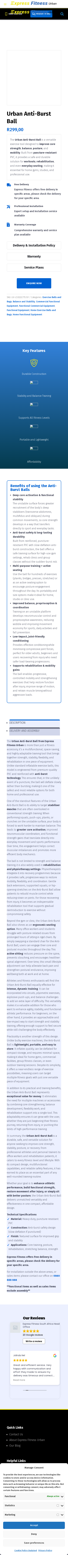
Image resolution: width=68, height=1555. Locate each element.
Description (17, 722)
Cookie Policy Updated (25, 1550)
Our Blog (14, 1445)
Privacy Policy (45, 1550)
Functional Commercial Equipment (37, 306)
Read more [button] (19, 1380)
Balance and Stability (24, 301)
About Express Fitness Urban (27, 1440)
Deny (34, 1534)
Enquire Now (34, 283)
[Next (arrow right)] (62, 778)
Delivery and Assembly (24, 730)
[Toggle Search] (62, 14)
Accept (34, 1525)
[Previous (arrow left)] (5, 778)
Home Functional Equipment (27, 314)
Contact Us (16, 1434)
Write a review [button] (34, 1341)
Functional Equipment (18, 310)
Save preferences (34, 1542)
